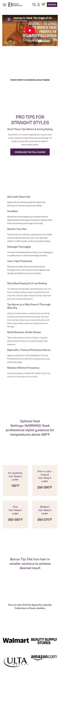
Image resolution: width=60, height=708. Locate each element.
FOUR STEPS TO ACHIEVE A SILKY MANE (30, 79)
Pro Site (52, 4)
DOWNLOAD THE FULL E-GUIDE (30, 152)
